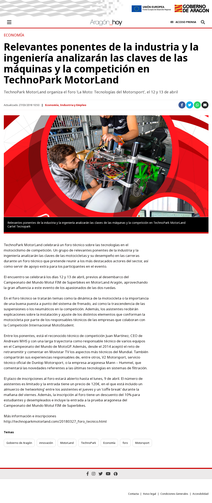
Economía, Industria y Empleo (65, 105)
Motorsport (142, 443)
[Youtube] (108, 474)
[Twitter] (101, 474)
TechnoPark (88, 443)
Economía (109, 443)
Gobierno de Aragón (19, 443)
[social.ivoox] (116, 474)
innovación (46, 443)
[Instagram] (93, 474)
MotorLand (67, 443)
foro (125, 443)
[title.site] (191, 8)
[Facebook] (88, 474)
